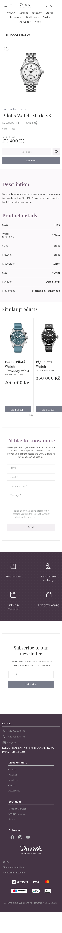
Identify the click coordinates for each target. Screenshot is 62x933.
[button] (11, 6)
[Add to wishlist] (56, 151)
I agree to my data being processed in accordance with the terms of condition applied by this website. (31, 514)
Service (11, 819)
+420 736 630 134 (16, 737)
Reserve (31, 160)
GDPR (6, 862)
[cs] (41, 6)
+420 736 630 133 (16, 731)
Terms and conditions (13, 867)
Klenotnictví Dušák (17, 809)
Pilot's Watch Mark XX (18, 35)
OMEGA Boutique (16, 814)
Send (31, 527)
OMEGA (12, 769)
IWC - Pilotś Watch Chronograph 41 (18, 366)
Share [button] (29, 122)
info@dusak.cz (14, 742)
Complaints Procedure (14, 872)
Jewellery (13, 780)
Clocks (11, 785)
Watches (12, 775)
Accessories (14, 791)
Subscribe (31, 684)
